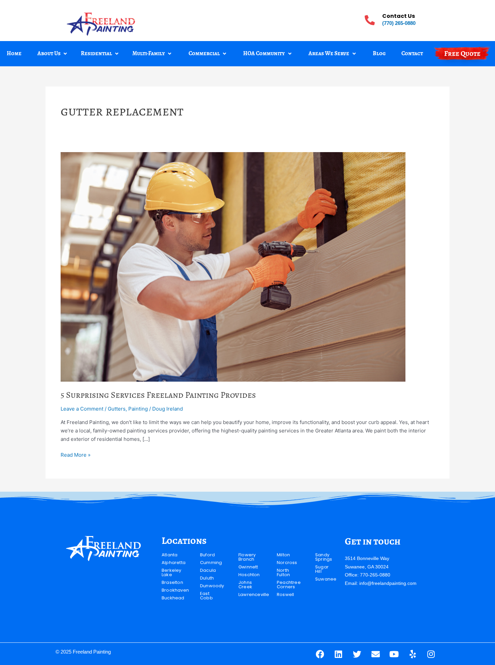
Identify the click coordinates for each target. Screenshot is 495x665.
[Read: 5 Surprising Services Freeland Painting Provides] (233, 266)
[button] (53, 53)
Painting (138, 409)
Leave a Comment (82, 409)
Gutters (117, 409)
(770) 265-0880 (399, 23)
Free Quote (462, 53)
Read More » (76, 454)
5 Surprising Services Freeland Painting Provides (158, 395)
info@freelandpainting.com (388, 583)
